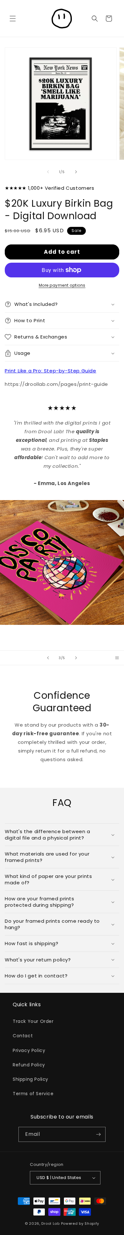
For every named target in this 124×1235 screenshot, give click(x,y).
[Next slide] (76, 658)
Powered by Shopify (80, 1223)
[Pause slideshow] (117, 658)
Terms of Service (33, 1093)
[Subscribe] (98, 1134)
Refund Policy (29, 1065)
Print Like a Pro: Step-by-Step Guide (50, 370)
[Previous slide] (48, 658)
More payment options (62, 285)
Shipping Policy (30, 1079)
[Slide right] (76, 172)
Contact (23, 1035)
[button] (13, 19)
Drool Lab (50, 1223)
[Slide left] (48, 172)
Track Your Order (33, 1021)
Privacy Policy (29, 1050)
